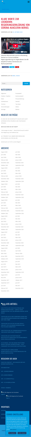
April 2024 (3, 189)
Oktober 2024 (4, 181)
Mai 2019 (17, 264)
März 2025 (18, 173)
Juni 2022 (3, 218)
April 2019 (3, 267)
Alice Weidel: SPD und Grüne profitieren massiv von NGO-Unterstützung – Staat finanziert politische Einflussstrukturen (13, 344)
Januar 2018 (18, 277)
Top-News (18, 104)
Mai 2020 (3, 251)
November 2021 (19, 227)
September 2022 (19, 213)
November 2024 (19, 178)
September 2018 (19, 272)
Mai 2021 (17, 235)
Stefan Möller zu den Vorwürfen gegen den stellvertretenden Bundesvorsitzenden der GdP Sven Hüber (14, 318)
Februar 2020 (18, 253)
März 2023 (18, 205)
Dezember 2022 (5, 210)
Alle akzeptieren (12, 433)
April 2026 (3, 157)
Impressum (4, 414)
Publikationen (4, 101)
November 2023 (19, 194)
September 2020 (19, 245)
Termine (3, 104)
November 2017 (5, 280)
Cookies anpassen (22, 433)
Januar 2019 (18, 269)
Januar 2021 (18, 240)
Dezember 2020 (5, 243)
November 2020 (19, 243)
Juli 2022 (17, 216)
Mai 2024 (17, 186)
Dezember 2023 (5, 194)
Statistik (17, 101)
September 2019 (19, 259)
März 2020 (3, 253)
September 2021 (19, 229)
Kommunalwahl (19, 96)
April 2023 (3, 205)
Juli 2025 (17, 168)
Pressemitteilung (19, 99)
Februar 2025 (4, 176)
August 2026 (4, 152)
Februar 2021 (4, 240)
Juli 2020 (17, 248)
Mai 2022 (17, 218)
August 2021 (4, 232)
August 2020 (4, 248)
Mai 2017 (17, 285)
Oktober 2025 (4, 165)
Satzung (3, 410)
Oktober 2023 (4, 197)
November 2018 (5, 272)
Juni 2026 (3, 154)
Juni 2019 (3, 264)
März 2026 (18, 157)
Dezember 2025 (5, 162)
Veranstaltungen (5, 107)
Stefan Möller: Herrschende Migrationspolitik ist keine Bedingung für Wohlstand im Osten (13, 351)
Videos (18, 75)
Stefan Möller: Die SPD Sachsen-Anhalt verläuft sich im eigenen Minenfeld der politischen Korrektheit (12, 325)
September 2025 (19, 165)
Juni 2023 (3, 202)
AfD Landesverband (6, 375)
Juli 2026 (17, 152)
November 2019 (19, 256)
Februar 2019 (4, 269)
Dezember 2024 (5, 178)
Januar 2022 (18, 224)
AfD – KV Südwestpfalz (7, 378)
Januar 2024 (18, 192)
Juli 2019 (17, 261)
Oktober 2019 (4, 259)
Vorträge (3, 109)
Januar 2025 (18, 176)
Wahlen (17, 109)
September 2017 (5, 283)
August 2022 (4, 216)
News (13, 75)
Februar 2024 (4, 192)
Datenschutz (5, 418)
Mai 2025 (17, 170)
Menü (28, 2)
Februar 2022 (4, 224)
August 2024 (4, 184)
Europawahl (18, 93)
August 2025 (4, 168)
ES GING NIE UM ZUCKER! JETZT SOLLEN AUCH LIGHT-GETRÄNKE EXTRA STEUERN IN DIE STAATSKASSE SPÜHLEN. (14, 121)
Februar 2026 (4, 160)
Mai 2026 (17, 154)
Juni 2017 (3, 285)
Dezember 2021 (5, 227)
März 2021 (18, 237)
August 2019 (4, 261)
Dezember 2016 (19, 288)
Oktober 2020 (4, 245)
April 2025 (3, 173)
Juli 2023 (17, 200)
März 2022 (18, 221)
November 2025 (19, 162)
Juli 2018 (17, 275)
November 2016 (5, 291)
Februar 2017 (4, 288)
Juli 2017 (17, 283)
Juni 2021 (3, 235)
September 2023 (19, 197)
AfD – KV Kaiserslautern (8, 382)
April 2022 (3, 221)
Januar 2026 (18, 160)
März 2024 (18, 189)
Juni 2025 (3, 170)
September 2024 (19, 181)
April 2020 (18, 251)
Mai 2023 (17, 202)
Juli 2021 (17, 232)
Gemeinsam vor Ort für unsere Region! (11, 142)
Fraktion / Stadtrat (5, 96)
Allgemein (3, 93)
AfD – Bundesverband (7, 371)
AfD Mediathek (5, 367)
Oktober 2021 (4, 229)
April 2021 (3, 237)
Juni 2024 (3, 186)
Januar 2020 (4, 256)
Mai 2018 (3, 277)
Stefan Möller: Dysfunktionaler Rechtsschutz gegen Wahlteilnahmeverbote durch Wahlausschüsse (14, 337)
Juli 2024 (17, 184)
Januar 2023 (18, 208)
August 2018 (4, 275)
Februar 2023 (4, 208)
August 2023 (4, 200)
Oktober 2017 (18, 280)
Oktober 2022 (4, 213)
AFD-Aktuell (11, 303)
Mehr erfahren (13, 429)
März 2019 (18, 267)
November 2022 (19, 210)
